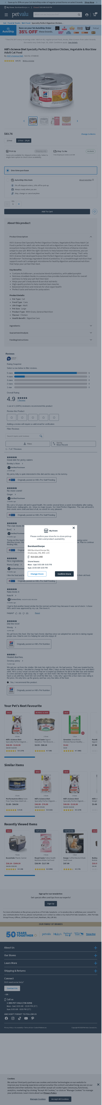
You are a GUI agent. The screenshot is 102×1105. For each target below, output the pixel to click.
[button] (74, 528)
